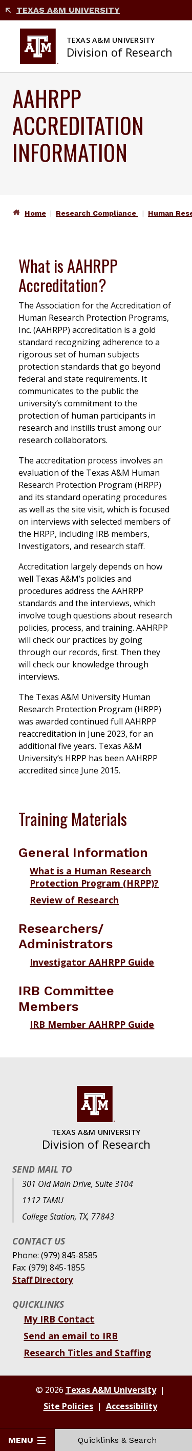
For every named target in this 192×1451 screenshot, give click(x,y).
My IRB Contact (59, 1319)
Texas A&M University (68, 10)
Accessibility (131, 1406)
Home (35, 213)
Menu (20, 1440)
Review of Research (74, 900)
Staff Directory (42, 1279)
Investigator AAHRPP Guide (92, 962)
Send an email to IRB (71, 1336)
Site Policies (68, 1406)
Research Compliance (97, 213)
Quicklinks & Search (117, 1440)
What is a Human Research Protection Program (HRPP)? (94, 877)
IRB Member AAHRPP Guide (92, 1024)
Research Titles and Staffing (87, 1352)
